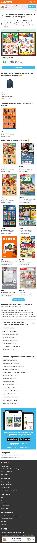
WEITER (32, 7)
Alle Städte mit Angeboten (9, 490)
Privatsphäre (5, 508)
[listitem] (9, 89)
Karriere (3, 524)
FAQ (2, 497)
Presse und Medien (7, 519)
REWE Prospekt (5, 466)
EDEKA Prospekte (6, 471)
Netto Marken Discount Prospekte (11, 469)
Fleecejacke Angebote (16, 455)
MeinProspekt (4, 455)
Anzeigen (32, 11)
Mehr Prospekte (18, 299)
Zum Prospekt (18, 67)
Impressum (4, 503)
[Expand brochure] (18, 44)
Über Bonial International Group (10, 516)
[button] (34, 2)
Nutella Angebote (6, 484)
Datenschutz (5, 506)
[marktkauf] (2, 15)
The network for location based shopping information (17, 535)
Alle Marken (4, 474)
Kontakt (3, 521)
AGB (2, 500)
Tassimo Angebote (6, 482)
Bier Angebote (5, 487)
